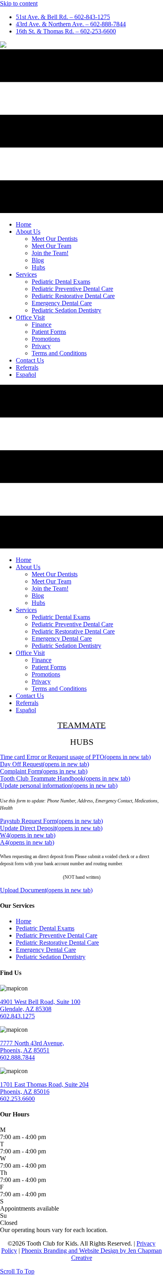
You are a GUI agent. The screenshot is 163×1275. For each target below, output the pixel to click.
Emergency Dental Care (46, 949)
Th (3, 1172)
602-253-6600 (66, 31)
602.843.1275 (17, 1016)
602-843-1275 (63, 17)
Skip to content (19, 3)
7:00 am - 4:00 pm (23, 1137)
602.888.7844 (17, 1057)
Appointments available (29, 1208)
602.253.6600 (17, 1098)
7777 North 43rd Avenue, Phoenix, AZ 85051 (32, 1047)
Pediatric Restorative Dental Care (57, 942)
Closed (8, 1222)
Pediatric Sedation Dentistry (50, 956)
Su (3, 1215)
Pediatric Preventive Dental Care (56, 935)
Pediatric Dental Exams (45, 928)
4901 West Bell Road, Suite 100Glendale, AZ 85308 (40, 1005)
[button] (17, 1271)
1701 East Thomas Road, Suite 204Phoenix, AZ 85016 (44, 1088)
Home (23, 921)
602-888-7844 (71, 24)
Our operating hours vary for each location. (54, 1230)
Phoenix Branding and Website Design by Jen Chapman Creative (91, 1254)
